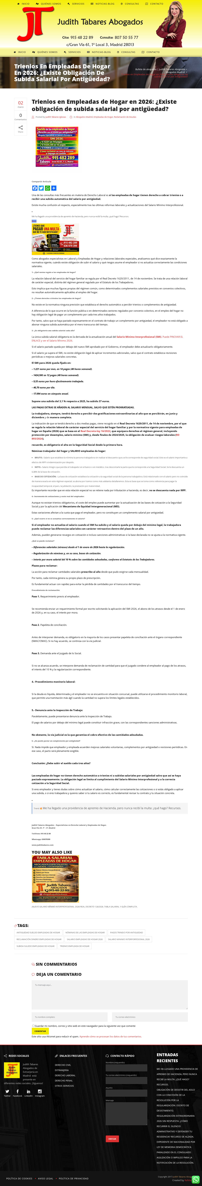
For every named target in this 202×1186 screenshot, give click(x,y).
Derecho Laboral (65, 1075)
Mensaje (110, 1100)
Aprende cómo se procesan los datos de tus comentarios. (111, 1036)
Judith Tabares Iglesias (56, 116)
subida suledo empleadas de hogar (35, 946)
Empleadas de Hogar (103, 116)
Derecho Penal (64, 1080)
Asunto (109, 1087)
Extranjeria (62, 1070)
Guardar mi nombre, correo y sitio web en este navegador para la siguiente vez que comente (85, 1025)
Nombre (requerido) (115, 1062)
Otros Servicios (64, 1085)
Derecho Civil (63, 1064)
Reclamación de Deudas (125, 116)
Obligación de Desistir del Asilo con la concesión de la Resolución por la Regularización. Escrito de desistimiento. (176, 1100)
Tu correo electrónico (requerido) (121, 1075)
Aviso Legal (45, 1178)
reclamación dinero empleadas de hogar (39, 939)
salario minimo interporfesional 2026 (129, 939)
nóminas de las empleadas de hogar (85, 932)
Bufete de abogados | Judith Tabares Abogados (160, 69)
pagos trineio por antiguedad (126, 932)
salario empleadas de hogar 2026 (85, 939)
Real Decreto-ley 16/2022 (95, 431)
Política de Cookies (19, 1178)
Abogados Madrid (175, 72)
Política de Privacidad (74, 1178)
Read (34, 221)
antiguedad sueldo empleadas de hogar (38, 932)
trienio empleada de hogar (74, 946)
